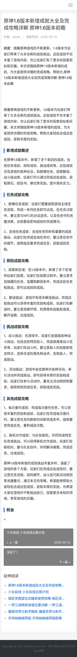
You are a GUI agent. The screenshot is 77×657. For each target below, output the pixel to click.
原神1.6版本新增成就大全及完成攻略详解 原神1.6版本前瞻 (37, 585)
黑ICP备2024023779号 (61, 646)
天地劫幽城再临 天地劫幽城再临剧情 (35, 618)
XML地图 (38, 650)
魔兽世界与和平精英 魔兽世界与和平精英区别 (37, 611)
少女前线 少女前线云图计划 (28, 592)
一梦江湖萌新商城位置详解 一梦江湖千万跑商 (37, 605)
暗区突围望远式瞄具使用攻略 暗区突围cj (37, 598)
